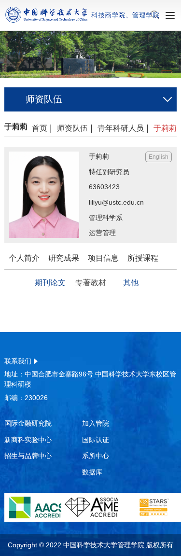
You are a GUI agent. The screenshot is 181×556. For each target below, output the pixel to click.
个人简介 (24, 258)
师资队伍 (72, 128)
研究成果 (63, 258)
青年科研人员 (123, 128)
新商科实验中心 (28, 440)
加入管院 (95, 423)
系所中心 (95, 455)
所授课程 (142, 258)
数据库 (92, 472)
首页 (39, 128)
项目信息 (103, 258)
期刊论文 (50, 282)
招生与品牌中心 (28, 455)
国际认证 (95, 440)
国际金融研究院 (28, 423)
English (158, 156)
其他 (131, 282)
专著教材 (90, 282)
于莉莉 (165, 128)
